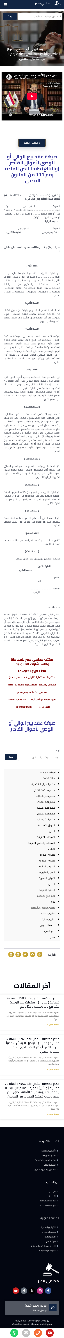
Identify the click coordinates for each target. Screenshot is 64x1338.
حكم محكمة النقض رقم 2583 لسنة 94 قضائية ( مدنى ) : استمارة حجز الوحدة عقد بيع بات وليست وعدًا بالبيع (33, 1002)
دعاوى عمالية (48, 913)
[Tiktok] (24, 1290)
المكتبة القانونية (47, 890)
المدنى (51, 884)
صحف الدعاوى (47, 925)
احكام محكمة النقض (44, 790)
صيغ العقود (49, 931)
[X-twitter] (32, 1290)
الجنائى (51, 848)
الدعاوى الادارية (47, 854)
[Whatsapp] (14, 1333)
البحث (57, 750)
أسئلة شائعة (49, 778)
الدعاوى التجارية (47, 860)
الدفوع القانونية (47, 872)
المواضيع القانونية (46, 895)
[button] (5, 4)
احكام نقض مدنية (46, 819)
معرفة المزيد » (53, 1025)
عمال (52, 937)
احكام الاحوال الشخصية (43, 784)
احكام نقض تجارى (46, 801)
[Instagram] (40, 1290)
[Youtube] (50, 1333)
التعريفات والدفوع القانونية (41, 843)
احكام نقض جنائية (46, 807)
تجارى (52, 901)
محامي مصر (43, 3)
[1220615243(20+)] (53, 1307)
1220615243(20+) (36, 1305)
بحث (9, 16)
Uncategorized (47, 772)
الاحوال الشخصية (46, 825)
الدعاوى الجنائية (47, 866)
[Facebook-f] (48, 1290)
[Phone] (38, 1333)
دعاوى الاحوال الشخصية (43, 907)
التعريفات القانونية (46, 837)
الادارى (52, 831)
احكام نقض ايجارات (45, 796)
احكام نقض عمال (46, 813)
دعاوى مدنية (48, 919)
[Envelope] (26, 1333)
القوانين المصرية (47, 878)
